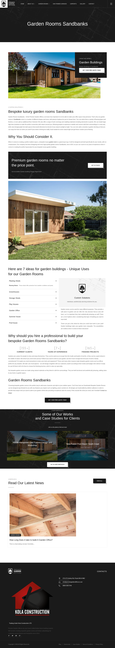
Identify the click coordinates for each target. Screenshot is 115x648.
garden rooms (44, 112)
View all (99, 481)
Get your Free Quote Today (92, 70)
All (22, 449)
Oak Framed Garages (60, 3)
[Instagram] (20, 636)
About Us (31, 3)
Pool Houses (85, 447)
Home (22, 3)
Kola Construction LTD (25, 623)
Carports (73, 3)
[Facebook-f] (9, 636)
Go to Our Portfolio (57, 464)
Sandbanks (17, 119)
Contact (91, 3)
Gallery (82, 3)
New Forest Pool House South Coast (82, 444)
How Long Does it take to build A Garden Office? (31, 540)
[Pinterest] (16, 636)
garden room (53, 142)
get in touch (95, 165)
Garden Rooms (43, 3)
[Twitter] (13, 636)
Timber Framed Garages (34, 449)
